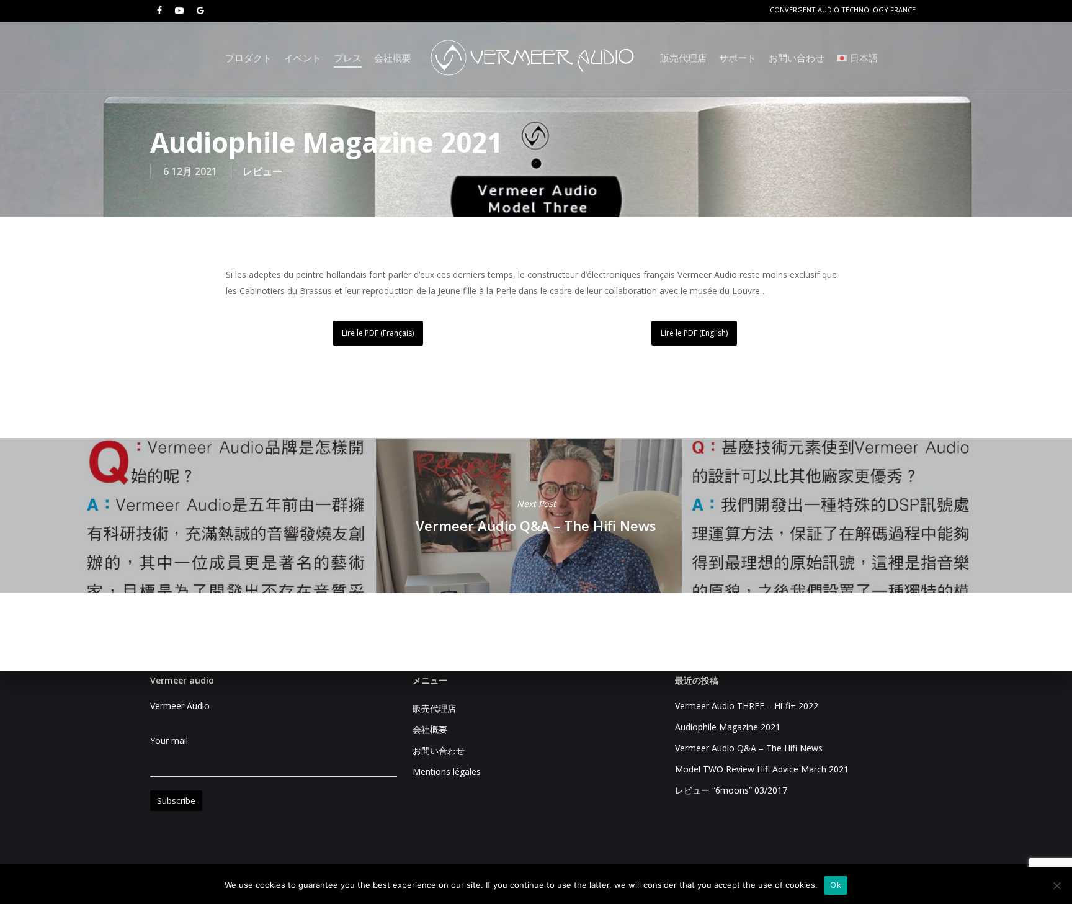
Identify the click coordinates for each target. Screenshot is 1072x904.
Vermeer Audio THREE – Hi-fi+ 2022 (746, 706)
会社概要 (430, 729)
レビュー (262, 171)
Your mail (169, 740)
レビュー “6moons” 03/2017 (731, 790)
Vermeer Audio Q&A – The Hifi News (536, 515)
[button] (378, 333)
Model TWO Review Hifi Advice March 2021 (762, 769)
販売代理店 (434, 708)
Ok (835, 885)
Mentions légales (447, 771)
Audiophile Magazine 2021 (727, 727)
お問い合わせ (439, 750)
